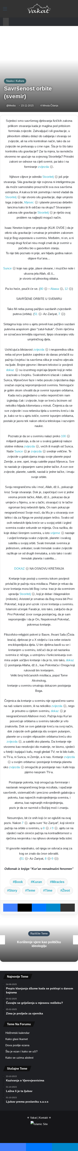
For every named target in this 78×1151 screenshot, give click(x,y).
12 (66, 288)
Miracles (58, 882)
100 (63, 436)
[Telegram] (53, 908)
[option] (39, 940)
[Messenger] (39, 908)
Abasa (54, 288)
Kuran (37, 882)
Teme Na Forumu (19, 1024)
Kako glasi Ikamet (16, 1039)
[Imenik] (5, 10)
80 (41, 288)
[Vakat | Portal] (39, 9)
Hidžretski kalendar (17, 1032)
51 (35, 314)
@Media (11, 105)
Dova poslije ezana (17, 1045)
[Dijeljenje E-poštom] (67, 908)
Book (19, 882)
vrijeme (55, 533)
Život (66, 890)
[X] (25, 908)
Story (13, 890)
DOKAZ (19, 568)
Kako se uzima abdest (19, 1057)
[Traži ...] (73, 10)
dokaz (10, 370)
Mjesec (29, 202)
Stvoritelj (48, 176)
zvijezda (43, 166)
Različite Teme (39, 933)
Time (48, 890)
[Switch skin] (66, 10)
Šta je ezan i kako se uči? (21, 1051)
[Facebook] (10, 908)
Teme (31, 890)
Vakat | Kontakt (39, 1117)
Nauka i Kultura (15, 80)
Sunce (7, 268)
